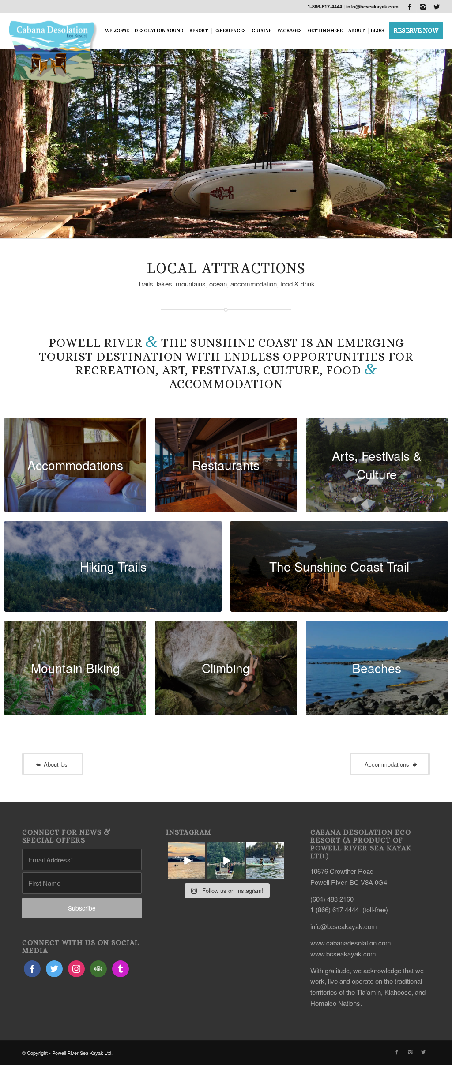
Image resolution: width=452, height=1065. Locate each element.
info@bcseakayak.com (372, 6)
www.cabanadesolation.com (350, 942)
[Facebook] (409, 6)
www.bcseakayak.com (343, 953)
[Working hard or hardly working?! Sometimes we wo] (226, 860)
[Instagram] (423, 6)
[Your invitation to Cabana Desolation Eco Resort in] (186, 860)
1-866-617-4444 (325, 6)
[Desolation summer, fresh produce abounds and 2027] (265, 860)
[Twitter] (436, 6)
